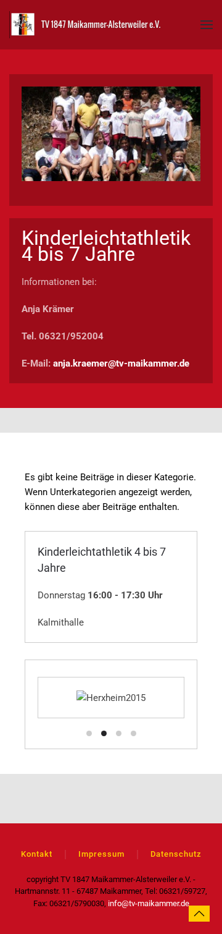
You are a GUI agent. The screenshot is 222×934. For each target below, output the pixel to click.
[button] (206, 24)
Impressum (101, 854)
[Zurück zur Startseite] (86, 24)
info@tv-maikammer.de (148, 903)
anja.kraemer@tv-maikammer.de (121, 363)
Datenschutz (176, 854)
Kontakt (36, 854)
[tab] (89, 733)
